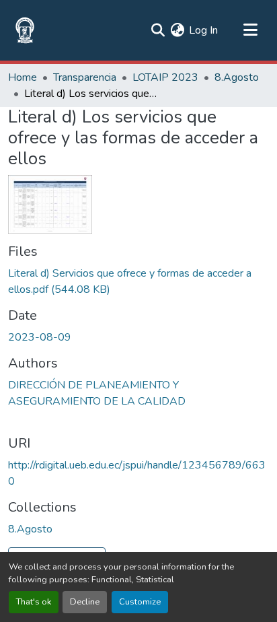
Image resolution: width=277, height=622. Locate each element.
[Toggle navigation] (250, 30)
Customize (140, 602)
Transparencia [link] (84, 77)
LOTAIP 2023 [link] (165, 77)
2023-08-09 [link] (39, 337)
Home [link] (22, 77)
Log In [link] (203, 30)
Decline (85, 602)
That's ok (33, 602)
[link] (138, 281)
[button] (25, 30)
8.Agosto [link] (236, 77)
